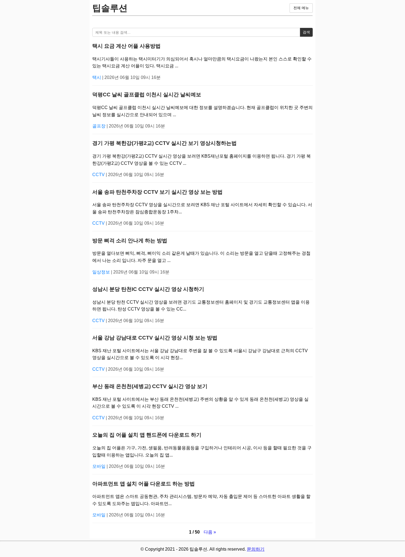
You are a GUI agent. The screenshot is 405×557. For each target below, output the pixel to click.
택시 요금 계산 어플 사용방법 (126, 46)
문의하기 (255, 549)
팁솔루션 (110, 8)
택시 (97, 77)
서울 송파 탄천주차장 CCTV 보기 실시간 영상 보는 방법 (157, 192)
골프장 (99, 126)
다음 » (210, 532)
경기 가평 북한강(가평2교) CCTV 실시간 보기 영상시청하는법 (164, 143)
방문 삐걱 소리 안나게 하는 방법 (129, 240)
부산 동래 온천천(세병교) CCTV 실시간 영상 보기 (149, 386)
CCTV (99, 174)
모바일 (99, 466)
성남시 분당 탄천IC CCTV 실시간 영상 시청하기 (148, 289)
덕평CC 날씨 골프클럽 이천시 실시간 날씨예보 (146, 94)
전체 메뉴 (301, 8)
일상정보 (101, 272)
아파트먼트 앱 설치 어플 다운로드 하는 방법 (143, 484)
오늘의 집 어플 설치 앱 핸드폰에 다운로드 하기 (146, 435)
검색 (306, 32)
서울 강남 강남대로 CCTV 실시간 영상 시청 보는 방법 (154, 338)
